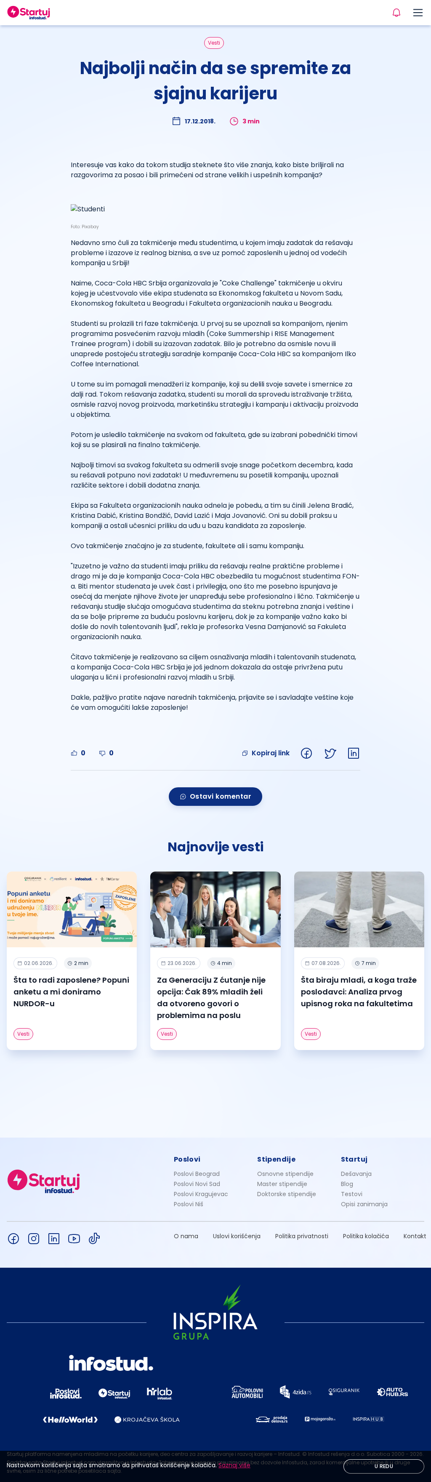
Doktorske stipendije (286, 1194)
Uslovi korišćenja (237, 1236)
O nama (186, 1236)
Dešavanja (356, 1174)
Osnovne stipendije (285, 1174)
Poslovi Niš (188, 1204)
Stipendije (276, 1159)
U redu (384, 1466)
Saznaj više (234, 1465)
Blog (347, 1184)
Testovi (351, 1194)
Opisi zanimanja (364, 1204)
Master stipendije (282, 1184)
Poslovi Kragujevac (201, 1194)
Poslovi (187, 1159)
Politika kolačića (366, 1236)
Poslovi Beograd (197, 1174)
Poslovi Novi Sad (197, 1184)
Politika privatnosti (301, 1236)
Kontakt (415, 1236)
